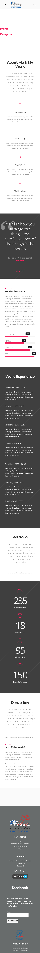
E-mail (10, 912)
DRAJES (20, 849)
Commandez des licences (20, 948)
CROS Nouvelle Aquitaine (20, 846)
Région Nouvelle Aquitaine (20, 844)
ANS (20, 841)
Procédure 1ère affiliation (20, 951)
